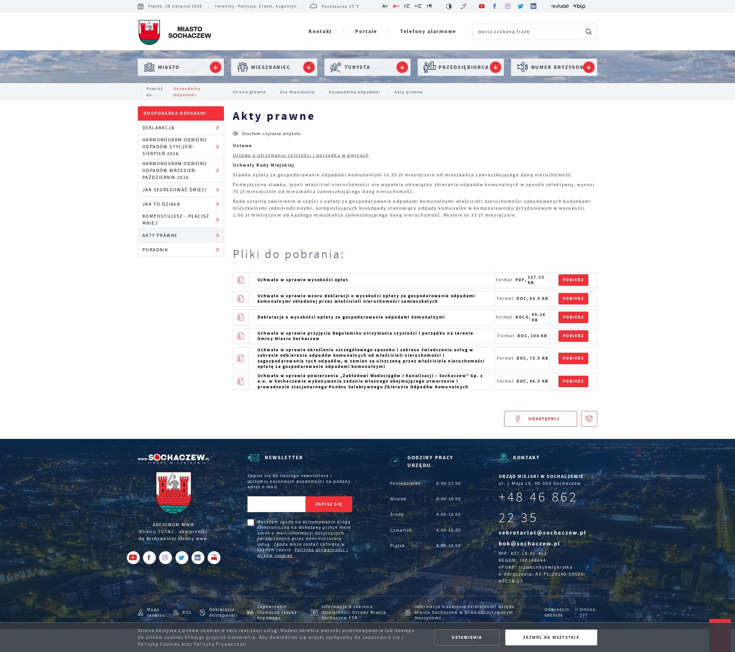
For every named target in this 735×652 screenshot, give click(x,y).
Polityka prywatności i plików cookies (302, 552)
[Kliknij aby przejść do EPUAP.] (559, 6)
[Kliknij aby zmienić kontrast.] (449, 6)
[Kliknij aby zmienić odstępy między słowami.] (418, 7)
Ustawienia (467, 637)
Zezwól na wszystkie (551, 637)
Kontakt (320, 31)
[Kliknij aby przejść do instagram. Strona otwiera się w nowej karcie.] (508, 6)
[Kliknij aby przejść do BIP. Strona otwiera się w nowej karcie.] (579, 6)
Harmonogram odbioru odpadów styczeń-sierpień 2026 (174, 147)
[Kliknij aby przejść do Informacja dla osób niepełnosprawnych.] (464, 6)
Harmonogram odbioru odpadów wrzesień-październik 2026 (174, 170)
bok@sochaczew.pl (529, 543)
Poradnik (155, 250)
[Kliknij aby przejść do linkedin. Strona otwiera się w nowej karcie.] (533, 6)
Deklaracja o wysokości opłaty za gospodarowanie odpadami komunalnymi (351, 317)
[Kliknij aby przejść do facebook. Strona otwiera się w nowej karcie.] (495, 6)
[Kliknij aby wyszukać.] (589, 31)
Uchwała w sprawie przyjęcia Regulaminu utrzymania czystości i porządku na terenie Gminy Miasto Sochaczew (365, 336)
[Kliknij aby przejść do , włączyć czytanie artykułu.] (267, 133)
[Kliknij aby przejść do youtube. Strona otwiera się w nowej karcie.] (482, 6)
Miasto (169, 67)
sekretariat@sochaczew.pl (543, 533)
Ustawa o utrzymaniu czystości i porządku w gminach (301, 155)
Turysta (357, 67)
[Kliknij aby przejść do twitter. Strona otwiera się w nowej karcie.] (520, 6)
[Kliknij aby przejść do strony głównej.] (174, 33)
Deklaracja (158, 128)
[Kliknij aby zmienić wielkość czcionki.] (385, 7)
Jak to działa (161, 204)
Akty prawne (159, 235)
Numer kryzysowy (560, 67)
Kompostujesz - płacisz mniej (176, 219)
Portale (366, 31)
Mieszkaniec (271, 67)
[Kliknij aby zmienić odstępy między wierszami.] (407, 7)
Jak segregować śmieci (174, 190)
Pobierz (573, 280)
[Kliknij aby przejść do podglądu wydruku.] (589, 419)
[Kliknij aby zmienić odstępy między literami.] (396, 7)
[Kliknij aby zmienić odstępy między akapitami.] (429, 7)
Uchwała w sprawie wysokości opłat (303, 280)
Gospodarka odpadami (187, 91)
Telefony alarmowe (428, 31)
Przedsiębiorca (463, 67)
